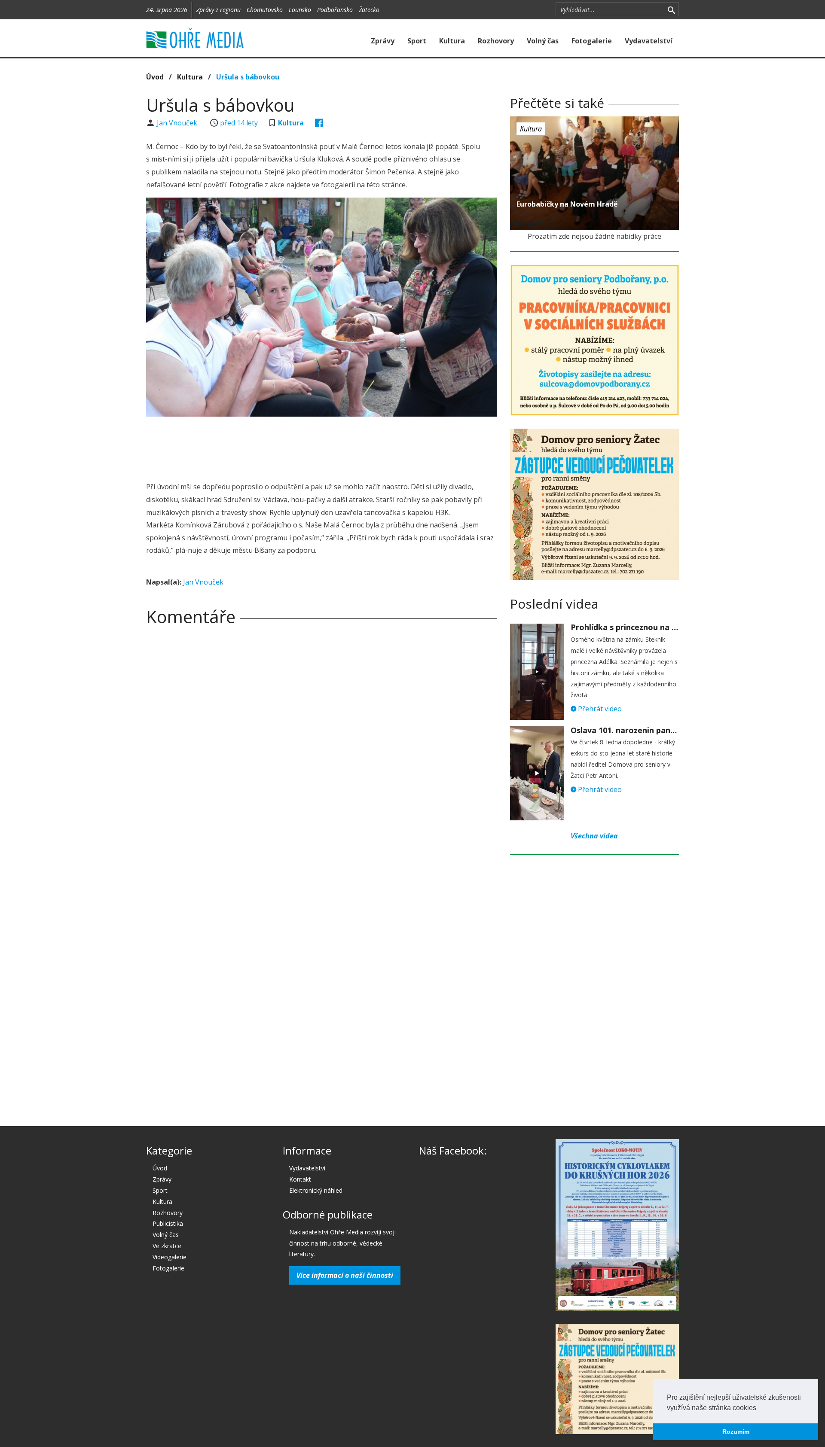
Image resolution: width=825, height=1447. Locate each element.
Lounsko (300, 10)
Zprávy (382, 41)
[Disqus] (321, 752)
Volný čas (543, 41)
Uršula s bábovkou (247, 77)
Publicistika (168, 1223)
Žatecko (369, 10)
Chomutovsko (265, 10)
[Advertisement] (321, 446)
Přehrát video (599, 708)
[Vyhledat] (671, 9)
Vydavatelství (648, 41)
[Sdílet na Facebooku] (319, 123)
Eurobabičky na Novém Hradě (566, 204)
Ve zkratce (167, 1246)
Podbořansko (335, 10)
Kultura (452, 41)
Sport (416, 41)
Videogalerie (169, 1257)
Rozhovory (496, 41)
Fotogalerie (591, 41)
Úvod (155, 77)
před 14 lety (239, 123)
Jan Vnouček (178, 123)
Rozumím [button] (735, 1431)
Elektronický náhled (315, 1190)
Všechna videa (594, 836)
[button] (759, 1408)
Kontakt (300, 1179)
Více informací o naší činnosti (344, 1275)
